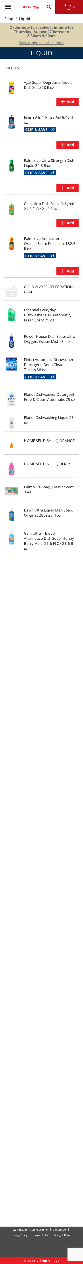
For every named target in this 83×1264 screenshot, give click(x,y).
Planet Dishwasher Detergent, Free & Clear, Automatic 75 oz (49, 397)
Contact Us (59, 1230)
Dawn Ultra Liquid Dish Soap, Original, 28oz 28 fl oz (48, 513)
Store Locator (39, 1230)
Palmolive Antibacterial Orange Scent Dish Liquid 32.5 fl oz (49, 243)
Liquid (24, 18)
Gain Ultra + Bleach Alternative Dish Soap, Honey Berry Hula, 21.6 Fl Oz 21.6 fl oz (49, 541)
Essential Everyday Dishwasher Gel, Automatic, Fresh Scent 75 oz (47, 315)
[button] (67, 102)
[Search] (48, 5)
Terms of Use (40, 1235)
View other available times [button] (41, 42)
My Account (19, 1230)
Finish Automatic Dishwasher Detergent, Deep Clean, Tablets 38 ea (48, 364)
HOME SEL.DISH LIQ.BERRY (47, 463)
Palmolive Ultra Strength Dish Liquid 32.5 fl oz (49, 163)
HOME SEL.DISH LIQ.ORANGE (49, 440)
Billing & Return (62, 1235)
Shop (8, 18)
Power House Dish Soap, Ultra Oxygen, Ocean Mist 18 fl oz (49, 339)
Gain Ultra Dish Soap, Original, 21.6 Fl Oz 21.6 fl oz (49, 206)
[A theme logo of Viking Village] (31, 4)
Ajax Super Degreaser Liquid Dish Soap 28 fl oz (48, 85)
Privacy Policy (19, 1235)
